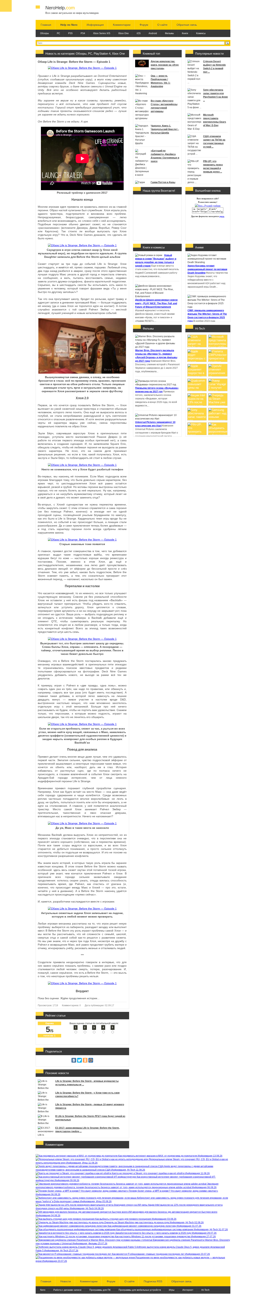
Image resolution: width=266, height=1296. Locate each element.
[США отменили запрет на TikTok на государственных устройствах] (197, 346)
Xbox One (123, 33)
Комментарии (121, 24)
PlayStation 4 (102, 53)
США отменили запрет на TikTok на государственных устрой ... (214, 141)
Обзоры (44, 33)
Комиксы (201, 33)
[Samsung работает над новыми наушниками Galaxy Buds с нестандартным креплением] (217, 419)
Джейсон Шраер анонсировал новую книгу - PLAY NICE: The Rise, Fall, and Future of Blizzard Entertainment (156, 303)
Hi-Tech (200, 328)
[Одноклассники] (85, 1060)
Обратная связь (187, 24)
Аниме (199, 247)
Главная (46, 24)
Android (153, 33)
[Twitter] (79, 1060)
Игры (171, 1290)
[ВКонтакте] (73, 1060)
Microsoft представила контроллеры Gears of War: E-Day (214, 120)
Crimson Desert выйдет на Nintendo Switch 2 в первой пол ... (214, 66)
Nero (42, 1290)
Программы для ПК (100, 1290)
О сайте (162, 24)
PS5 (70, 33)
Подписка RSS (153, 1281)
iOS (139, 33)
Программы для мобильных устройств (140, 1290)
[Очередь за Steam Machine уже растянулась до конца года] (217, 404)
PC (58, 33)
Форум (144, 24)
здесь (221, 216)
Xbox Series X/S (101, 33)
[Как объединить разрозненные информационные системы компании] (217, 434)
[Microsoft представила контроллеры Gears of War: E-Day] (217, 346)
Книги (185, 33)
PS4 (83, 33)
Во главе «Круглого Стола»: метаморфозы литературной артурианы (164, 106)
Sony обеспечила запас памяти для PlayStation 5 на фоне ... (215, 95)
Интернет (187, 1290)
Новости (65, 1281)
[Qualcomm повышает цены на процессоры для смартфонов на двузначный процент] (197, 390)
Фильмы (169, 33)
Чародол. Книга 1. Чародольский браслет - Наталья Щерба (165, 129)
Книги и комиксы (154, 247)
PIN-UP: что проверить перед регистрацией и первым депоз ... (213, 166)
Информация (95, 24)
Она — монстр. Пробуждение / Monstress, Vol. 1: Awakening (160, 81)
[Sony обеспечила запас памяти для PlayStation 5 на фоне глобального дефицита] (197, 419)
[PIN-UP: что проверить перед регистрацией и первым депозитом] (197, 434)
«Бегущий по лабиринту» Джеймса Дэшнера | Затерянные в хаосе (165, 156)
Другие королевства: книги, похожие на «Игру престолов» (165, 65)
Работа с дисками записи (67, 1290)
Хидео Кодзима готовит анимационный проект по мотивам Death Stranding (207, 269)
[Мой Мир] (90, 1060)
